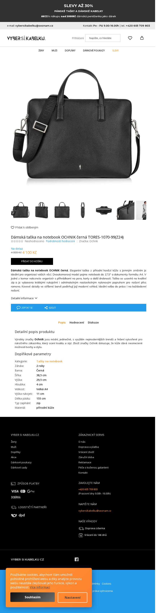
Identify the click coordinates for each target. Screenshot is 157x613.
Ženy (14, 441)
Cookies (106, 583)
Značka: (88, 241)
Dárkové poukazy (21, 462)
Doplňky (15, 452)
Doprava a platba (88, 447)
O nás (81, 441)
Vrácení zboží (86, 452)
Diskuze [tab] (93, 322)
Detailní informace (22, 298)
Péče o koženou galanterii (93, 467)
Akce (13, 457)
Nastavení (73, 597)
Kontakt (82, 472)
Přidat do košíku (32, 261)
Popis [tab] (62, 322)
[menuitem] (41, 51)
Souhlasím (33, 597)
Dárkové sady (19, 467)
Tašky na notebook (49, 361)
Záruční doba (86, 457)
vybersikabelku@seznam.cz (94, 510)
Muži (13, 447)
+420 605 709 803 (88, 489)
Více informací (40, 587)
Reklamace (84, 462)
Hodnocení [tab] (77, 322)
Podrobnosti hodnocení (60, 241)
